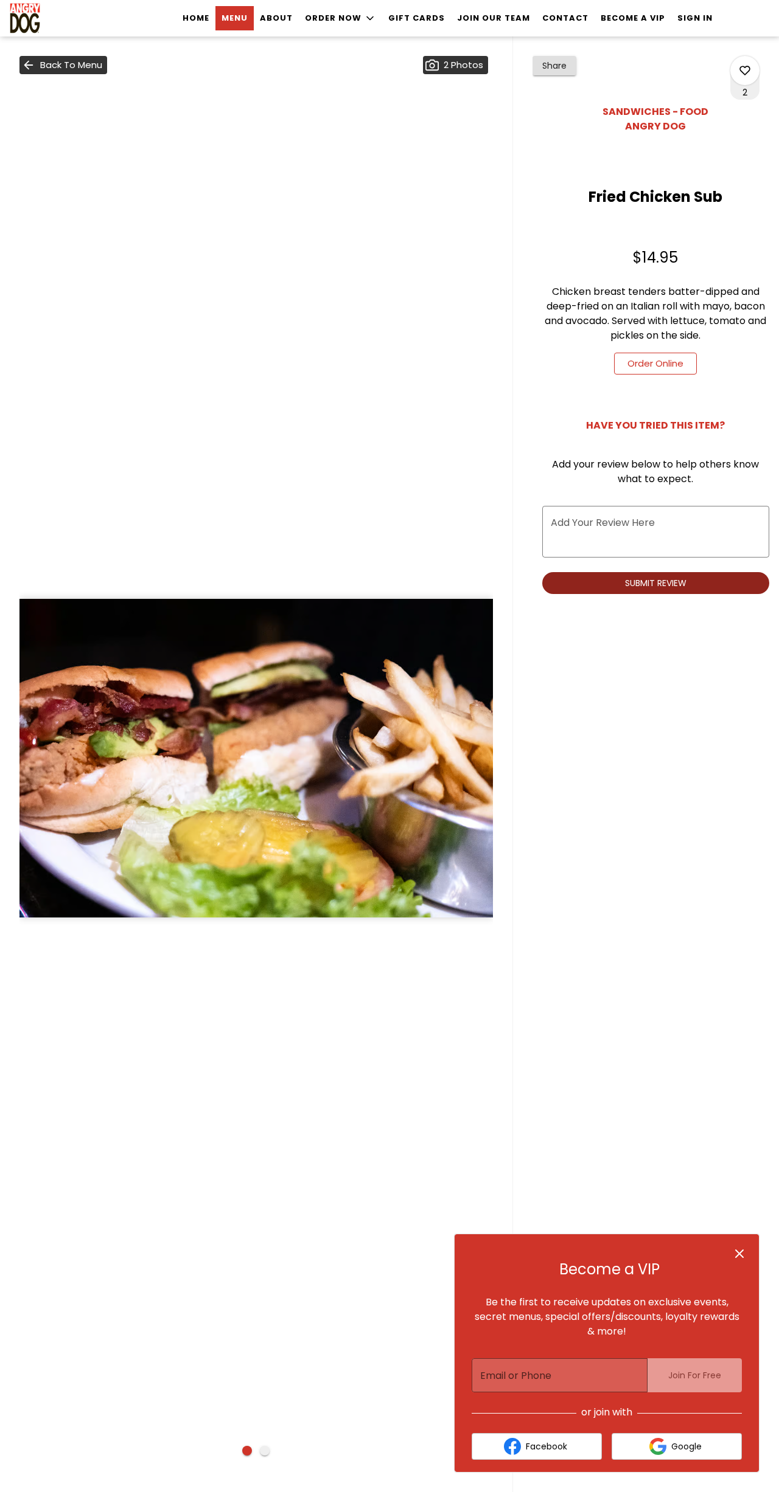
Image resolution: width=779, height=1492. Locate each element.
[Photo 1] (247, 1451)
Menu (235, 18)
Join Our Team (493, 18)
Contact (565, 18)
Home (196, 18)
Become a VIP (633, 18)
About (276, 18)
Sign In (695, 18)
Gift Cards (416, 18)
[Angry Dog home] (64, 18)
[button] (340, 18)
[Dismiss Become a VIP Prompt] (739, 1253)
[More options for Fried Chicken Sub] (745, 70)
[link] (655, 364)
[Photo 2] (265, 1451)
